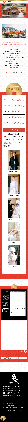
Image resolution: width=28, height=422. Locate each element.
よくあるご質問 (7, 407)
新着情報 (5, 403)
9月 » (24, 317)
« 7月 (11, 317)
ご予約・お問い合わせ (6, 310)
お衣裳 (21, 407)
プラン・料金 (6, 405)
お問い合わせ (15, 407)
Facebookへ (24, 350)
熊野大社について (14, 72)
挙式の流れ (13, 405)
